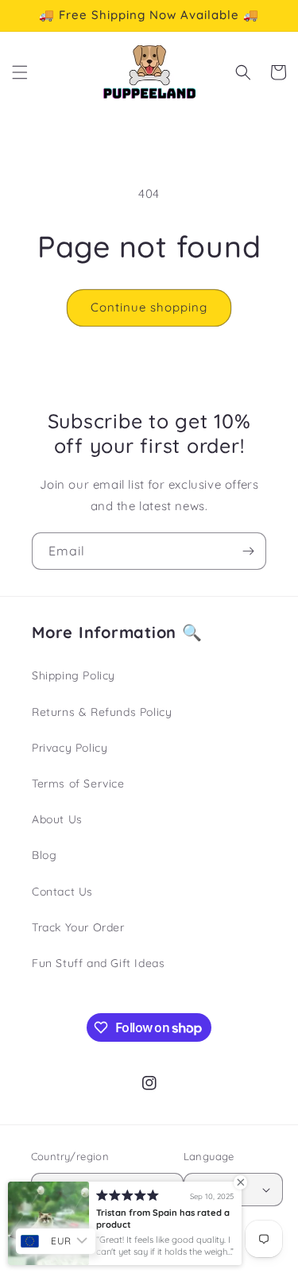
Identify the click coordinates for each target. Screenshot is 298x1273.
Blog (44, 855)
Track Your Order (78, 927)
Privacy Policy (69, 748)
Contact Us (62, 891)
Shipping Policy (73, 675)
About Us (57, 819)
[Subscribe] (247, 551)
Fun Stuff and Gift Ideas (98, 963)
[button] (19, 72)
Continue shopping (149, 307)
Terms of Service (78, 783)
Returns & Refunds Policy (102, 712)
